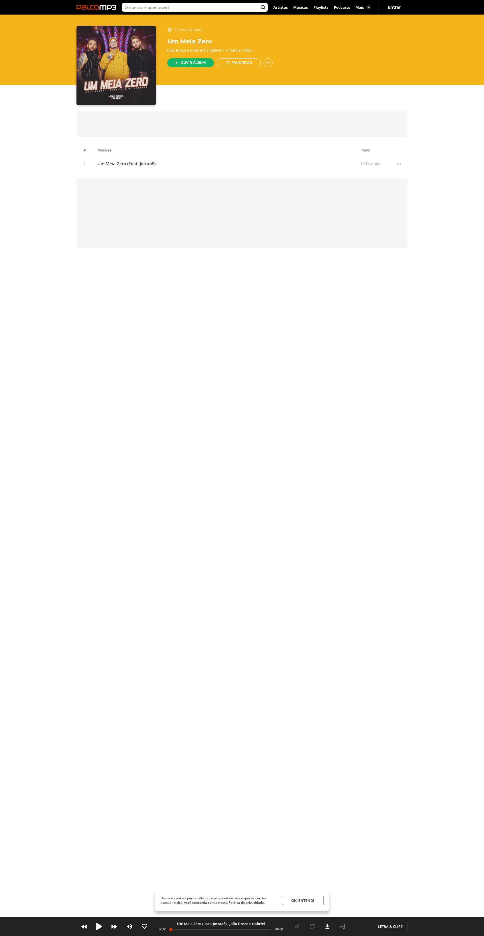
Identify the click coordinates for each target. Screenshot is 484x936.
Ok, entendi (302, 900)
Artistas (280, 7)
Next (114, 926)
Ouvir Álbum (193, 62)
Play (99, 926)
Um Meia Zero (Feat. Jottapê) (126, 163)
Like (144, 926)
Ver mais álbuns (188, 29)
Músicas (300, 7)
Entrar (394, 7)
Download (327, 926)
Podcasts (342, 7)
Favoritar (241, 62)
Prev (84, 926)
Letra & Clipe (390, 926)
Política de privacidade (246, 902)
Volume (129, 926)
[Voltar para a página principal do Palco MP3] (97, 7)
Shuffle (297, 926)
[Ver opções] (268, 62)
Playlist (342, 926)
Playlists (320, 7)
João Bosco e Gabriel (185, 50)
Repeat (312, 926)
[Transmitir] (357, 926)
